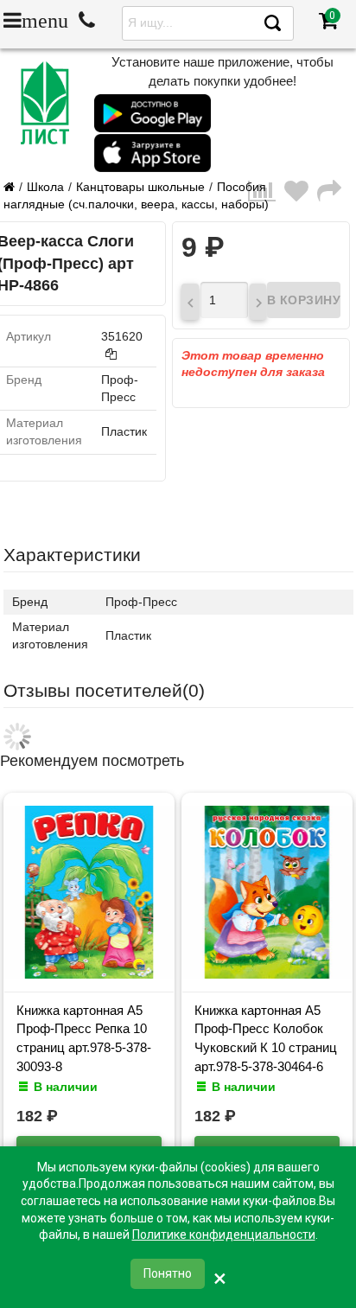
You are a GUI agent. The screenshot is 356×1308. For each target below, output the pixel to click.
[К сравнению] (266, 196)
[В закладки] (300, 196)
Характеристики (72, 555)
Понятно (167, 1273)
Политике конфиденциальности (223, 1234)
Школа (45, 187)
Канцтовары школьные (140, 187)
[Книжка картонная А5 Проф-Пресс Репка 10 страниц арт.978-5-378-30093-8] (89, 974)
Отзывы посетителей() (104, 690)
